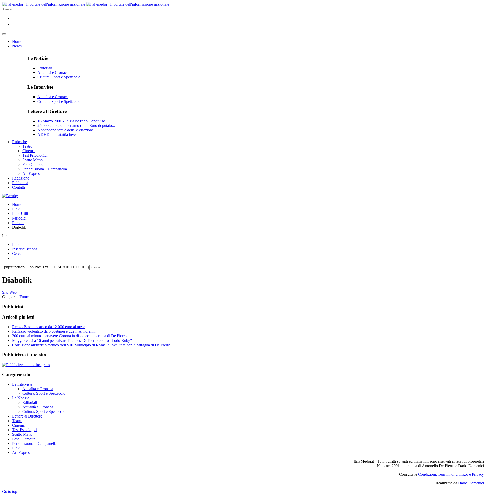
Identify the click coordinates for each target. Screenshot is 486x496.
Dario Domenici (471, 483)
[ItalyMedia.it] (85, 4)
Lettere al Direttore (27, 416)
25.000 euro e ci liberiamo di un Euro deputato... (76, 125)
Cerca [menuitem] (17, 253)
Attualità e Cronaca (52, 72)
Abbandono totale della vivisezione (65, 130)
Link (16, 209)
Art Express (21, 452)
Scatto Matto (22, 434)
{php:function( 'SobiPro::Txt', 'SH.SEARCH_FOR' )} (45, 267)
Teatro (17, 421)
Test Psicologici (24, 430)
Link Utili (20, 213)
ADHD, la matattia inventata (60, 134)
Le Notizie (20, 398)
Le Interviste (22, 384)
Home (17, 204)
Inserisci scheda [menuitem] (24, 249)
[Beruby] (10, 196)
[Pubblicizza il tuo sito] (26, 365)
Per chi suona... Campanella (34, 443)
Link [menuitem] (16, 244)
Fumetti (18, 223)
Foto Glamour (23, 439)
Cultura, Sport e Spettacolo (58, 77)
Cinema (18, 425)
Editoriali (44, 68)
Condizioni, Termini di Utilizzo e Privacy (451, 474)
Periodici (19, 218)
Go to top (9, 491)
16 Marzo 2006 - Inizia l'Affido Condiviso (71, 121)
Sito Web (9, 292)
